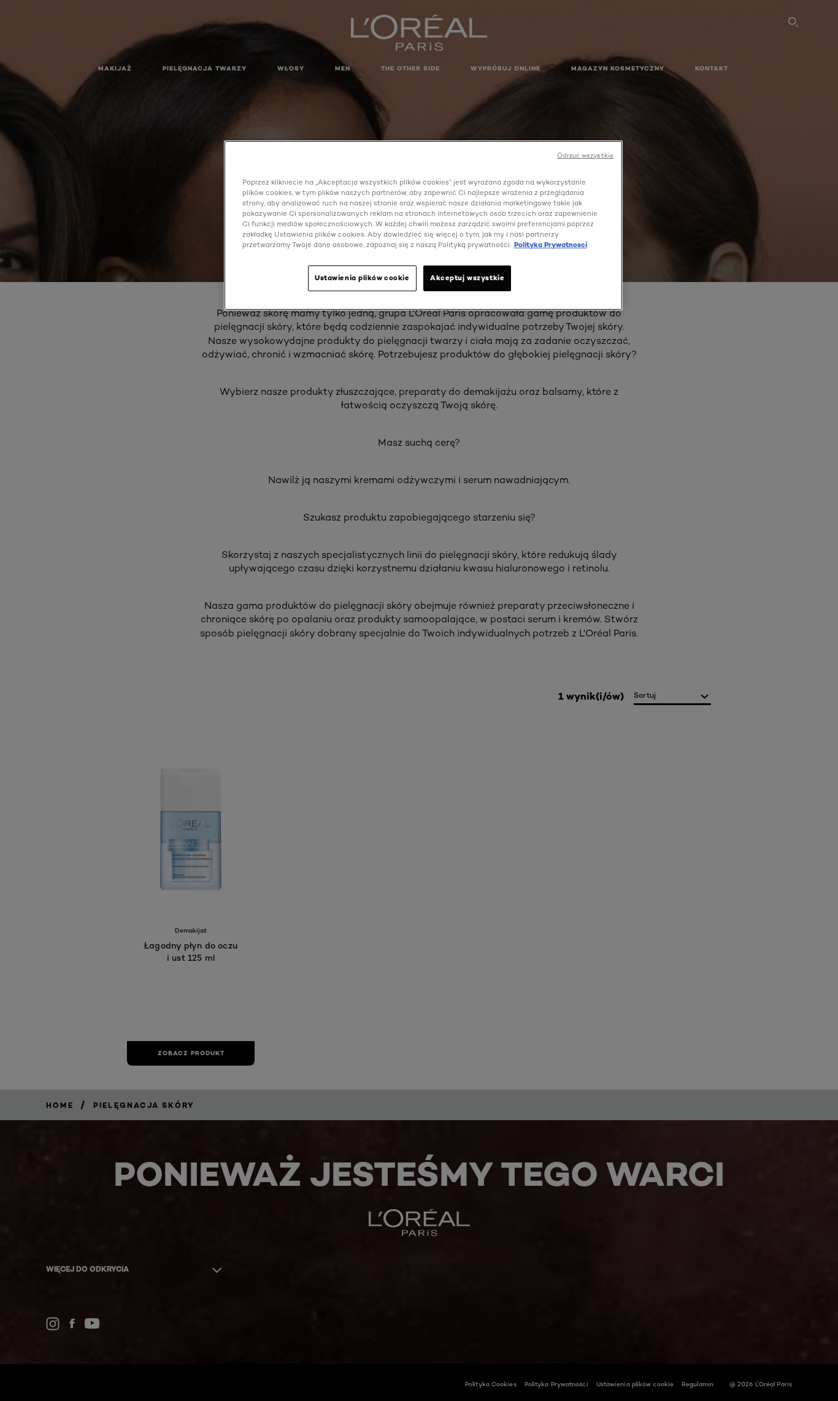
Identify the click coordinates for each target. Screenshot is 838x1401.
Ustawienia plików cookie (362, 277)
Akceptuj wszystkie (467, 277)
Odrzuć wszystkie (585, 155)
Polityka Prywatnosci (550, 244)
